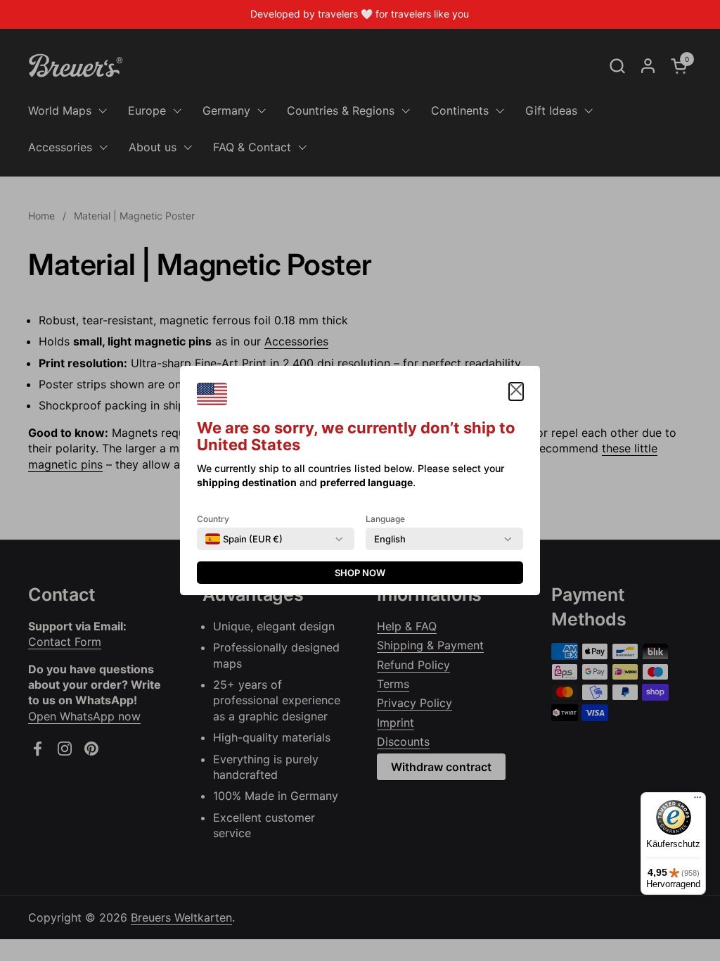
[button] (516, 391)
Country (213, 519)
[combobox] (244, 539)
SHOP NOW (360, 572)
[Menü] (697, 800)
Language (385, 519)
